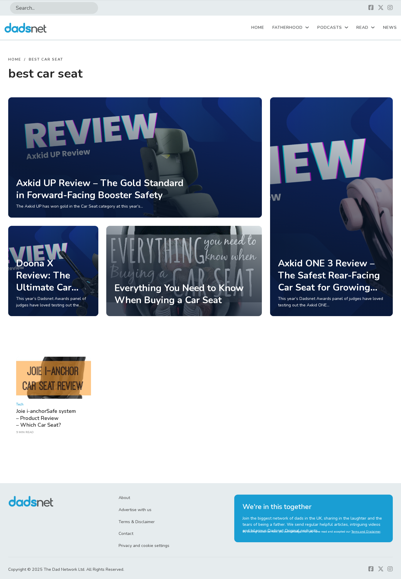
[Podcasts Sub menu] (346, 27)
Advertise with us (135, 510)
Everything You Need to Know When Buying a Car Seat (179, 294)
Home (257, 27)
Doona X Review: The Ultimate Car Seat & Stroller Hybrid (48, 287)
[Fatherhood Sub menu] (307, 27)
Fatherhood (287, 27)
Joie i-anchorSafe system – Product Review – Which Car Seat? (46, 418)
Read (362, 27)
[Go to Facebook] (371, 8)
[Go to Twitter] (381, 8)
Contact (126, 533)
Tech (19, 404)
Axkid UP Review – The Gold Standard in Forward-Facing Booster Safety (99, 189)
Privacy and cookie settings (144, 545)
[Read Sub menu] (373, 27)
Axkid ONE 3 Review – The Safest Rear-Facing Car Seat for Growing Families (329, 281)
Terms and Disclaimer (365, 532)
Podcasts (329, 27)
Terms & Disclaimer (137, 522)
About (124, 497)
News (390, 27)
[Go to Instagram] (390, 8)
